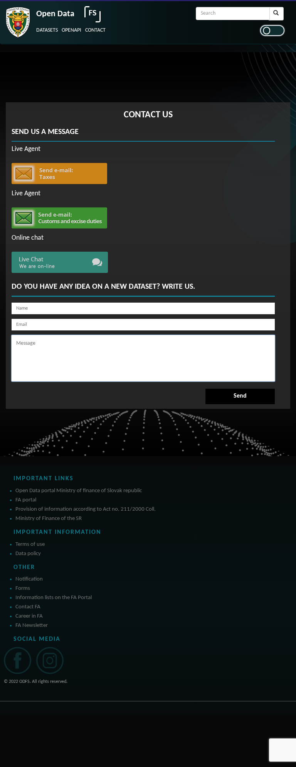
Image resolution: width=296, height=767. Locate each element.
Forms (22, 588)
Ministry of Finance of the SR (48, 518)
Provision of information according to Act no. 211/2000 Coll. (85, 509)
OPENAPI (71, 30)
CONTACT (95, 30)
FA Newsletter (31, 625)
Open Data (55, 14)
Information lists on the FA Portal (53, 598)
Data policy (28, 554)
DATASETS (47, 30)
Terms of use (30, 544)
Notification (29, 579)
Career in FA (29, 616)
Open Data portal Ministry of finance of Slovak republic (78, 491)
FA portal (25, 500)
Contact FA (27, 607)
